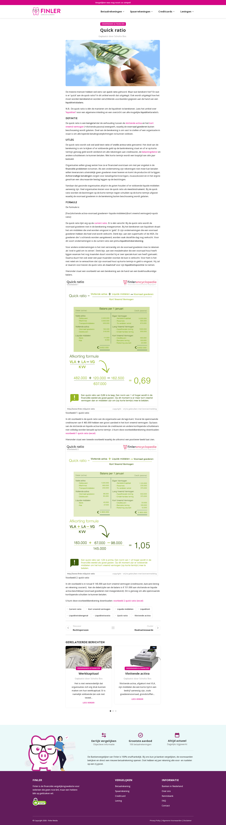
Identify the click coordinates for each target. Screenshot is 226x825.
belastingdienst (150, 151)
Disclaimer (187, 820)
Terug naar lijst (113, 628)
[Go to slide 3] (115, 711)
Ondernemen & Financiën (113, 24)
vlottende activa (134, 123)
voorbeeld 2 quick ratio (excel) (128, 600)
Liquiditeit (145, 609)
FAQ (164, 800)
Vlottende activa (143, 615)
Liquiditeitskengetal (78, 615)
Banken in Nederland (172, 786)
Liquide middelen (125, 609)
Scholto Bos (120, 36)
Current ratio (75, 609)
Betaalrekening (122, 786)
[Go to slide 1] (110, 711)
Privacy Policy (155, 820)
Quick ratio (122, 615)
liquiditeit (71, 112)
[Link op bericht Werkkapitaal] (89, 657)
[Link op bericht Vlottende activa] (137, 657)
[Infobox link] (46, 11)
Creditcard (120, 795)
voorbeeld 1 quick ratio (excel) (80, 433)
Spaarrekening (122, 791)
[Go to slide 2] (113, 711)
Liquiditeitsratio (102, 615)
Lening (118, 800)
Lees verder (88, 702)
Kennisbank (167, 795)
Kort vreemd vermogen (99, 609)
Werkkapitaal (89, 673)
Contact (166, 805)
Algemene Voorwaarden (172, 820)
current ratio (100, 223)
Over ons (166, 791)
